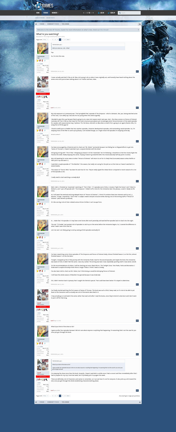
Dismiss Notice (138, 29)
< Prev (44, 39)
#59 (137, 354)
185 (48, 70)
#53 (137, 141)
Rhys (56, 36)
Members (54, 13)
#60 (137, 390)
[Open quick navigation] (140, 24)
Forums (45, 13)
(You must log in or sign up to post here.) (129, 396)
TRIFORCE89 (40, 56)
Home (38, 13)
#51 (137, 71)
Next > (68, 39)
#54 (137, 181)
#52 (137, 107)
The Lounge (47, 36)
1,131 (47, 67)
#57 (137, 284)
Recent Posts (50, 18)
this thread (104, 30)
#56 (137, 248)
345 (48, 106)
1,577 (47, 103)
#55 (137, 214)
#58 (137, 320)
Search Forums (40, 18)
